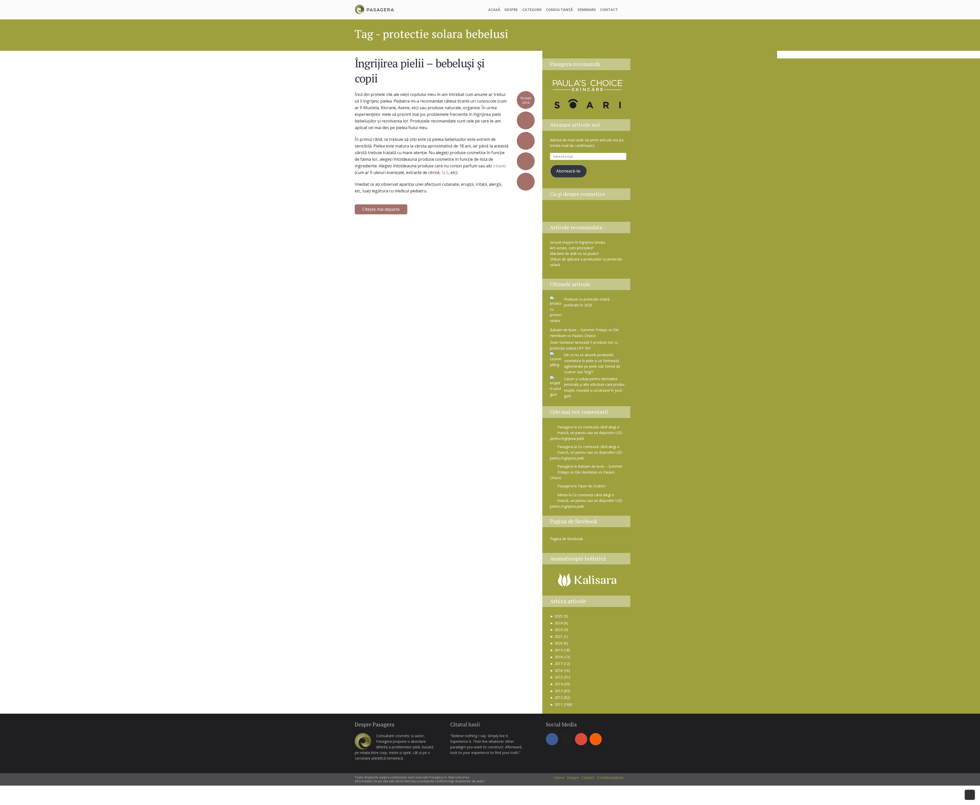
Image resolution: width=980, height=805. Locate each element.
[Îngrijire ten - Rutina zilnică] (569, 212)
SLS (445, 172)
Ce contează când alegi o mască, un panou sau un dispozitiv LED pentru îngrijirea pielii (586, 433)
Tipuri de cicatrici (591, 486)
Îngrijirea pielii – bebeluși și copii (420, 70)
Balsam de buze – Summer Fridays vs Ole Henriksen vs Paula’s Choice (586, 472)
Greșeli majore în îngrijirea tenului (577, 242)
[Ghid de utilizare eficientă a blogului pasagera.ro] (556, 212)
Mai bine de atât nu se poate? (574, 253)
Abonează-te (568, 171)
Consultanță (559, 9)
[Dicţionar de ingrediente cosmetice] (582, 212)
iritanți (499, 166)
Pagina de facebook (573, 521)
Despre (511, 9)
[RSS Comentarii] (620, 212)
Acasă (494, 9)
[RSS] (596, 739)
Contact (609, 9)
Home (559, 777)
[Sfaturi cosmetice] (374, 9)
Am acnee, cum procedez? (572, 247)
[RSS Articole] (608, 212)
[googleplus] (581, 739)
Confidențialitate (610, 777)
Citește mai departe (381, 209)
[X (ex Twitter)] (566, 739)
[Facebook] (552, 739)
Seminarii (587, 9)
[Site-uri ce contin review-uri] (595, 212)
